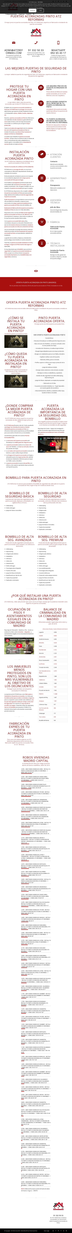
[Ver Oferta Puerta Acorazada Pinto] (49, 330)
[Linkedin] (63, 1230)
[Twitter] (58, 1230)
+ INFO (40, 10)
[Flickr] (61, 1230)
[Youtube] (53, 1230)
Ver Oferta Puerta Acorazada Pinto (49, 335)
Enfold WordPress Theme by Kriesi (29, 1230)
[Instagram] (66, 1230)
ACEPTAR (32, 10)
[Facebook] (55, 1230)
